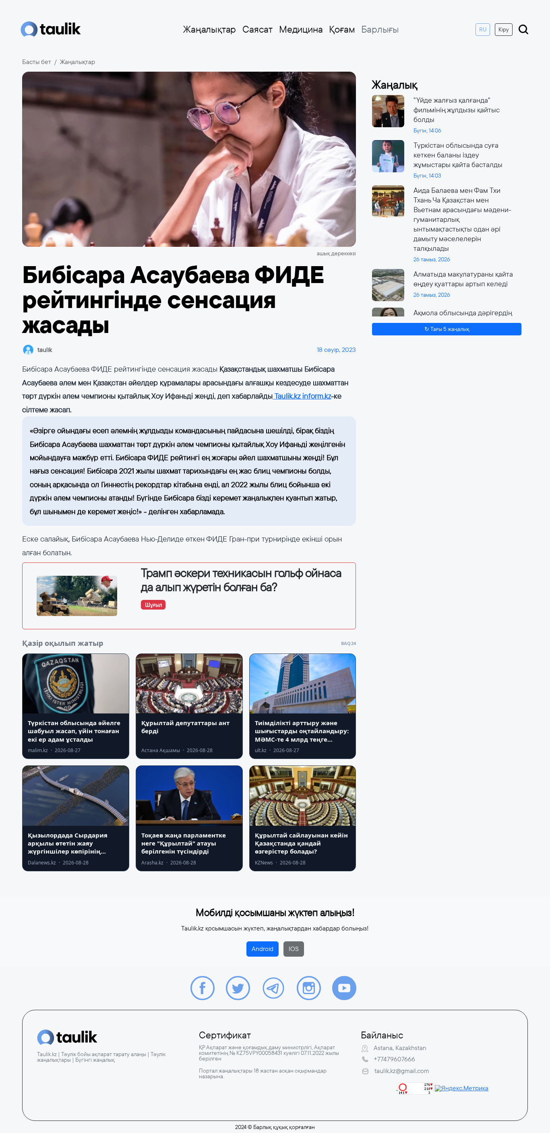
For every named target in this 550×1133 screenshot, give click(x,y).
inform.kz (315, 396)
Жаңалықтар (209, 29)
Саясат (257, 29)
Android (262, 949)
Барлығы (380, 29)
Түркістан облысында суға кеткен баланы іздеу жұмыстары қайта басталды (458, 155)
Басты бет (36, 62)
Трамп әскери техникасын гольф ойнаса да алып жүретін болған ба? (241, 580)
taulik (44, 349)
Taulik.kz (286, 396)
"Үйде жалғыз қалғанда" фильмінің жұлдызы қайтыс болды (457, 110)
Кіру (503, 29)
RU (482, 29)
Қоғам (342, 29)
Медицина (301, 29)
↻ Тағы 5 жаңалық (446, 329)
